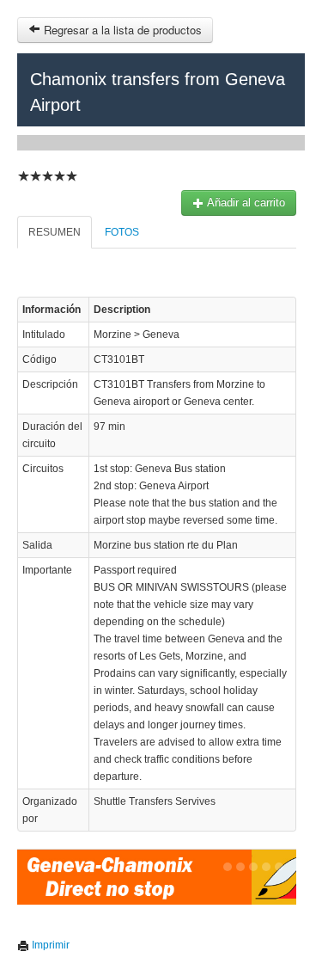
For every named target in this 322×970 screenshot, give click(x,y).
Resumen (54, 232)
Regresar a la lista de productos (121, 29)
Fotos (122, 232)
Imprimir (49, 945)
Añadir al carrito (244, 202)
